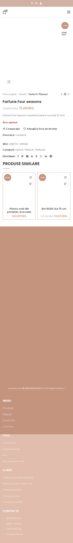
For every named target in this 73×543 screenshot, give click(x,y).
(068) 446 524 (13, 528)
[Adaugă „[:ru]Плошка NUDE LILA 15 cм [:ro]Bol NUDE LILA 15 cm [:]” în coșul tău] (65, 184)
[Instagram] (36, 3)
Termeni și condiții (13, 501)
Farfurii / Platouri (38, 94)
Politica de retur (11, 495)
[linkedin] (32, 156)
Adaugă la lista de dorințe (42, 129)
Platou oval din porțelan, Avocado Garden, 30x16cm (19, 210)
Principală (8, 407)
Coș (5, 454)
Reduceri (40, 149)
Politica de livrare (12, 489)
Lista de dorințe (11, 448)
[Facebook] (32, 3)
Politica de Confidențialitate (18, 477)
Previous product (61, 94)
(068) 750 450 (13, 523)
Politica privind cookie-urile (17, 483)
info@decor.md (14, 534)
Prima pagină (9, 94)
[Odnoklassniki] (36, 156)
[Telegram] (50, 156)
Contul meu (9, 442)
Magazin (7, 414)
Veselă (22, 94)
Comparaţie (13, 129)
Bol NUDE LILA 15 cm (54, 208)
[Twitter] (22, 156)
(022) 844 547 (13, 518)
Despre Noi (9, 420)
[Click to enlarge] (8, 81)
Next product (68, 94)
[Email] (27, 156)
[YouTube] (40, 3)
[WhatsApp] (41, 156)
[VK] (45, 156)
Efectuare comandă (13, 461)
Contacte (8, 426)
